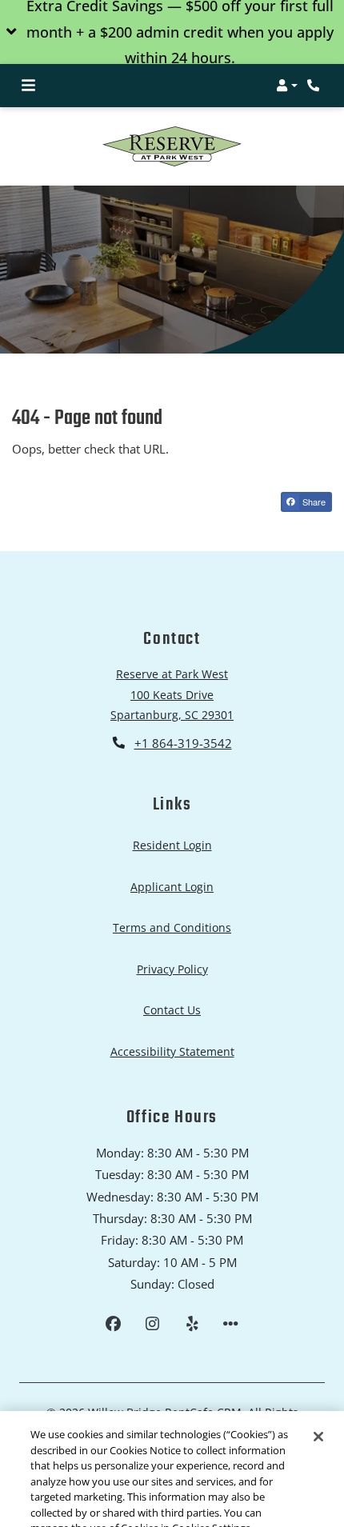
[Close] (318, 1398)
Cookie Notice (70, 1505)
